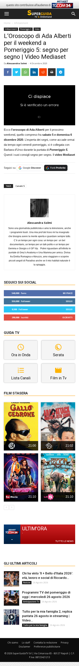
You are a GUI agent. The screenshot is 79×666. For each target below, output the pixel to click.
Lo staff (26, 642)
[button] (73, 14)
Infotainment (21, 23)
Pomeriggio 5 (25, 29)
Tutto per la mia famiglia (35, 625)
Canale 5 (20, 185)
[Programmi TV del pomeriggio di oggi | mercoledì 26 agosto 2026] (11, 598)
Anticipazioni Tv (31, 601)
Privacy (64, 642)
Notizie (26, 582)
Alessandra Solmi (17, 63)
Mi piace (67, 293)
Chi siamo (12, 642)
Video (37, 29)
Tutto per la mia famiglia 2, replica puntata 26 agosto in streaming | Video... (47, 616)
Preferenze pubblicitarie (47, 646)
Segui (69, 301)
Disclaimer (24, 646)
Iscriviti (67, 317)
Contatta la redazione (45, 642)
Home (7, 23)
